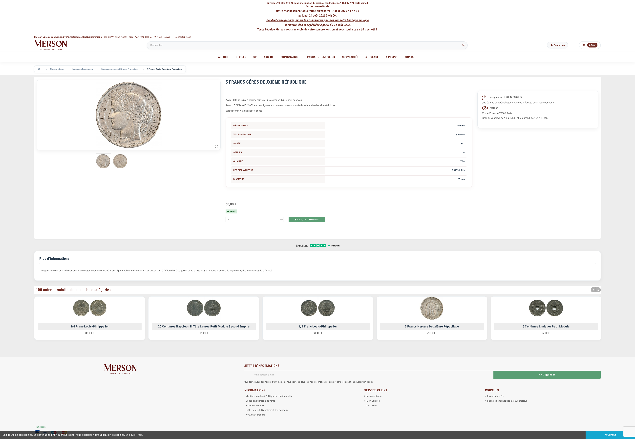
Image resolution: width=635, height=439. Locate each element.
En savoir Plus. (134, 434)
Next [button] (598, 289)
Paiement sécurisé (255, 405)
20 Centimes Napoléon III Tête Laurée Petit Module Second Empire (204, 326)
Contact (411, 57)
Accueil (223, 57)
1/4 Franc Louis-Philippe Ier (89, 326)
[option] (90, 319)
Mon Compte (373, 400)
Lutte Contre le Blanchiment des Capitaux (267, 410)
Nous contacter (374, 396)
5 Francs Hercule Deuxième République (432, 326)
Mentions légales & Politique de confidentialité (269, 396)
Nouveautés (350, 57)
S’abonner (548, 374)
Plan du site (40, 427)
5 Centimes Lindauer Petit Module (546, 326)
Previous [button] (593, 289)
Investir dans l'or (495, 396)
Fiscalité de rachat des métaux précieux (507, 400)
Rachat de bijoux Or (321, 57)
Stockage (372, 57)
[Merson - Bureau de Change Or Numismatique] (50, 45)
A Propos (392, 57)
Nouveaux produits (255, 414)
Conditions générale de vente (260, 400)
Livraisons (371, 405)
